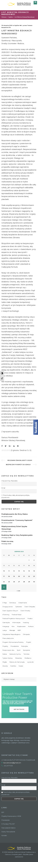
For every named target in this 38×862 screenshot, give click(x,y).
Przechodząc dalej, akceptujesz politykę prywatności (15, 496)
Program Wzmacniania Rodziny (13, 642)
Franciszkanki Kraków (8, 828)
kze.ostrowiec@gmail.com (12, 763)
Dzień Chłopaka (29, 607)
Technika (26, 654)
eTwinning (5, 615)
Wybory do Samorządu (17, 662)
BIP (2, 812)
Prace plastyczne (8, 638)
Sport (18, 650)
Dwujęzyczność (7, 607)
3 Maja (4, 603)
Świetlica (13, 666)
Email (3, 488)
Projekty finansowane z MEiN (11, 816)
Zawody (5, 666)
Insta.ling (26, 622)
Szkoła (4, 654)
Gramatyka (6, 622)
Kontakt (4, 835)
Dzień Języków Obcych (10, 611)
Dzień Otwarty (25, 611)
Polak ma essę (7, 541)
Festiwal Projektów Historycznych (13, 618)
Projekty (5, 646)
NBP (19, 630)
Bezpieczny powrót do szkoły (18, 464)
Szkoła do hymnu (15, 654)
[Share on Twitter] (5, 446)
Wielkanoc (27, 658)
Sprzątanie (26, 650)
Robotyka (24, 646)
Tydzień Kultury (7, 658)
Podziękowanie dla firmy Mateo (14, 514)
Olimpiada (26, 634)
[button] (19, 709)
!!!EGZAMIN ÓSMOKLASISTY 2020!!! (19, 460)
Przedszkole (15, 646)
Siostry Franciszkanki (8, 832)
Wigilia (4, 662)
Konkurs (31, 626)
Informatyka (16, 622)
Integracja (5, 626)
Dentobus (12, 603)
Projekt (28, 642)
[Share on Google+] (10, 446)
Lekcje (4, 630)
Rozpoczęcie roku (8, 650)
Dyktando (18, 607)
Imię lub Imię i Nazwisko (9, 481)
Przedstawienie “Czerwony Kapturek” (17, 520)
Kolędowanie (21, 626)
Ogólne (10, 17)
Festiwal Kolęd (16, 615)
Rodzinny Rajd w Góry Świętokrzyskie (17, 535)
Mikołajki (12, 630)
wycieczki (30, 662)
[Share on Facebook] (1, 446)
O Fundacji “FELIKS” (8, 824)
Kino (13, 626)
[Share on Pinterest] (18, 446)
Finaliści (29, 618)
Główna (3, 17)
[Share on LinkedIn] (14, 446)
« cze (18, 590)
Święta (21, 666)
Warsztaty (18, 658)
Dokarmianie (22, 603)
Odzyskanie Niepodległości (11, 634)
